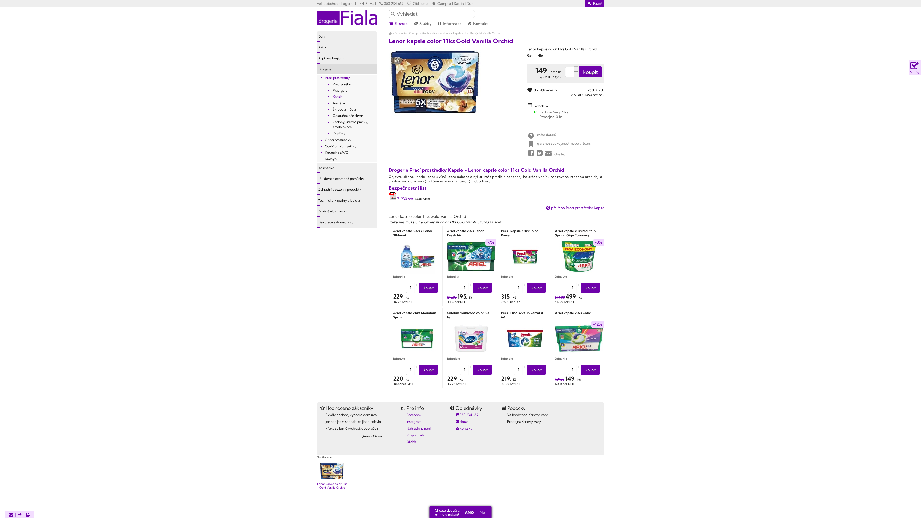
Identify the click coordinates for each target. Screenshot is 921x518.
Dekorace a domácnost (335, 222)
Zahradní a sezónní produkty (339, 189)
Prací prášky (342, 84)
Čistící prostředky (338, 140)
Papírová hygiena (331, 58)
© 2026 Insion (595, 451)
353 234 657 (393, 3)
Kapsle (437, 33)
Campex (444, 3)
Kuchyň (331, 159)
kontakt (466, 428)
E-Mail (370, 3)
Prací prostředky (420, 33)
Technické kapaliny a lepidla (339, 200)
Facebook (414, 415)
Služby (425, 23)
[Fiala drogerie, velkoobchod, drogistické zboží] (390, 33)
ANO (469, 512)
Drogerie (401, 33)
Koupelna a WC (336, 152)
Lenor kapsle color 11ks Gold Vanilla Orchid (472, 33)
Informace (451, 23)
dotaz (464, 421)
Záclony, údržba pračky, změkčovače (350, 124)
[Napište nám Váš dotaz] (11, 515)
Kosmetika (326, 168)
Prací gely (340, 90)
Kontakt (480, 23)
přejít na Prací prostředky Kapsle (577, 208)
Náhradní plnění (419, 428)
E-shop (401, 23)
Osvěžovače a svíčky (340, 146)
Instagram (414, 421)
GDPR (411, 442)
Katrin (322, 47)
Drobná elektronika (332, 211)
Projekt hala (415, 435)
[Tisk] (28, 515)
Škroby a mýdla (344, 109)
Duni (321, 36)
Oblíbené (420, 3)
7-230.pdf (404, 198)
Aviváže (339, 103)
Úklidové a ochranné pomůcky (341, 179)
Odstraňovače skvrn (348, 116)
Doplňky (339, 133)
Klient (597, 3)
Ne (482, 512)
